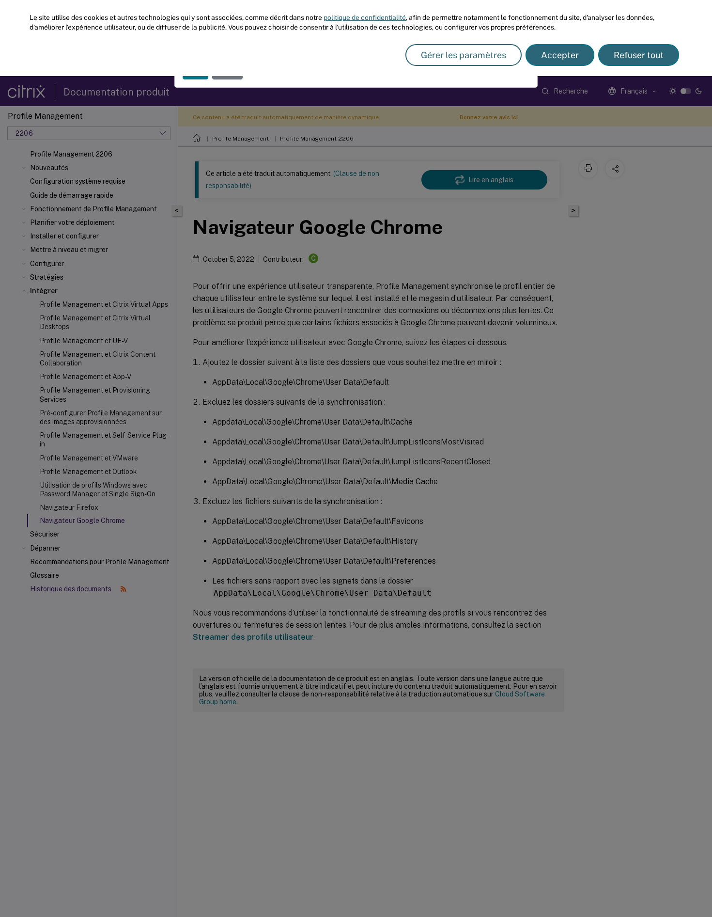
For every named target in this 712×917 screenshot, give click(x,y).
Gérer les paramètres (463, 55)
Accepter (560, 55)
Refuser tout (639, 55)
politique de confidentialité (365, 17)
